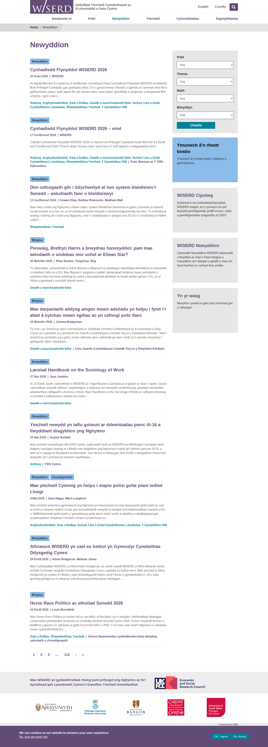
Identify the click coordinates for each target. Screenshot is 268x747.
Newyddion (121, 18)
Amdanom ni (61, 18)
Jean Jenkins (59, 376)
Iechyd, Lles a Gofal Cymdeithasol (100, 525)
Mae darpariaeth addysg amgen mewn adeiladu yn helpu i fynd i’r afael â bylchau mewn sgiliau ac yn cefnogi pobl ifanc (98, 312)
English (203, 6)
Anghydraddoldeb (55, 102)
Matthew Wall (114, 200)
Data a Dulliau (78, 102)
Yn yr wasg (188, 295)
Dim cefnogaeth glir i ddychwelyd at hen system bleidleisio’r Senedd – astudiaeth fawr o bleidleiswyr (93, 190)
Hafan (34, 27)
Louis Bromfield (63, 609)
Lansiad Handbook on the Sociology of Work (77, 369)
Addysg (35, 102)
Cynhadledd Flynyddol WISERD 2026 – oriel (75, 128)
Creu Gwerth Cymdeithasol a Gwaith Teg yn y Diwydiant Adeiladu (120, 348)
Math (181, 90)
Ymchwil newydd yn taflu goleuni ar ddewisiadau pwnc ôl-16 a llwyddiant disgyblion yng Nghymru (95, 427)
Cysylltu (220, 6)
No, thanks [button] (240, 736)
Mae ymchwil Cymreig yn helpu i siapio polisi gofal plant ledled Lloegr (96, 488)
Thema (182, 74)
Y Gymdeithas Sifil (114, 107)
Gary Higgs (56, 498)
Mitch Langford (75, 498)
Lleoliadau (58, 107)
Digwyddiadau (227, 18)
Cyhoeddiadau (187, 18)
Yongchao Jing (85, 261)
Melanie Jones (87, 559)
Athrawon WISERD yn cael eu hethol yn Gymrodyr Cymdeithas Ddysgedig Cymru (95, 549)
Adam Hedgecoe (63, 559)
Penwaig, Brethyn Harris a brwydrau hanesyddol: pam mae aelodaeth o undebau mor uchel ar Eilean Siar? (91, 251)
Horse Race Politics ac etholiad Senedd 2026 (76, 603)
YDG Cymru (53, 464)
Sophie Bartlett (60, 437)
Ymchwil (153, 18)
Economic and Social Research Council (196, 682)
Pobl (91, 18)
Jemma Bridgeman (69, 321)
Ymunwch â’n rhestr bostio (198, 148)
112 (67, 654)
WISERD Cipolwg (195, 195)
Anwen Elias (68, 200)
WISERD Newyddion (198, 245)
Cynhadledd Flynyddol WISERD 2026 (68, 69)
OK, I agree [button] (221, 736)
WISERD (58, 76)
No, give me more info (33, 736)
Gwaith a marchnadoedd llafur (110, 102)
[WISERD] (51, 7)
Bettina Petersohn (90, 200)
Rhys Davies (64, 261)
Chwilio (196, 125)
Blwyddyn (184, 107)
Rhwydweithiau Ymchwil (83, 107)
